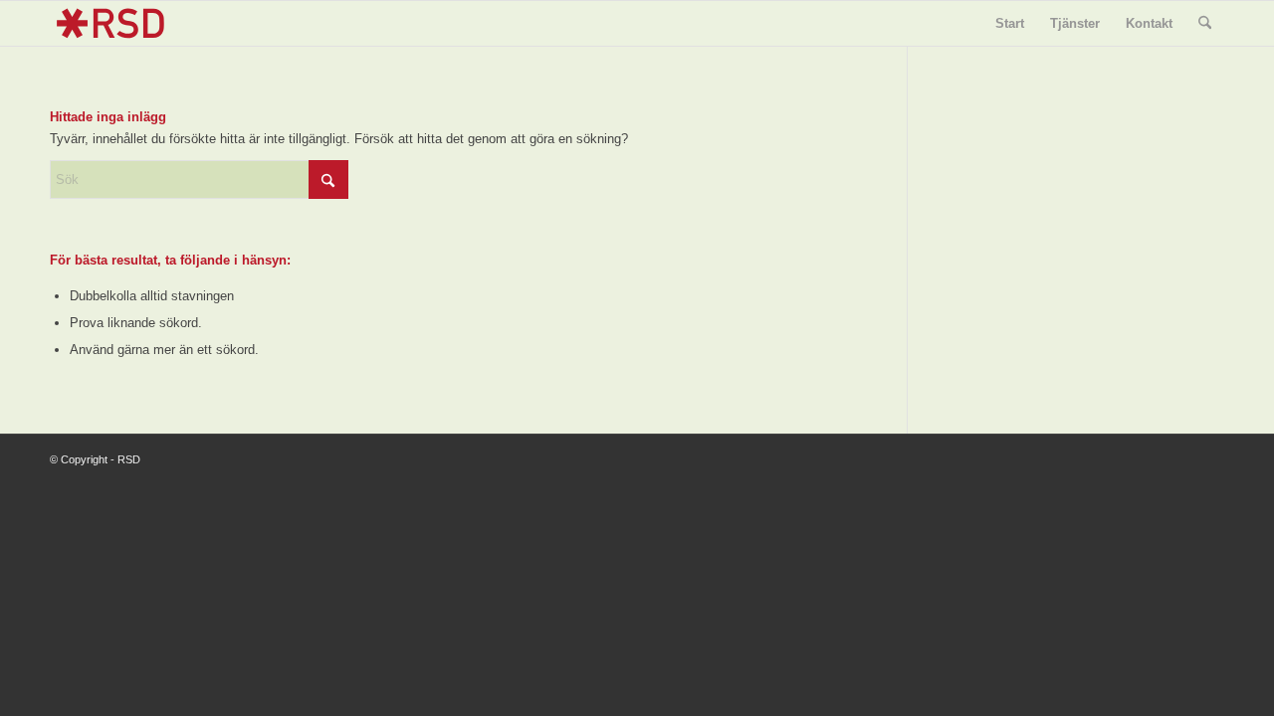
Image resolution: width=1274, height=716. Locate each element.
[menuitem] (1009, 23)
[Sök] (1204, 23)
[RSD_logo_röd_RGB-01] (110, 23)
